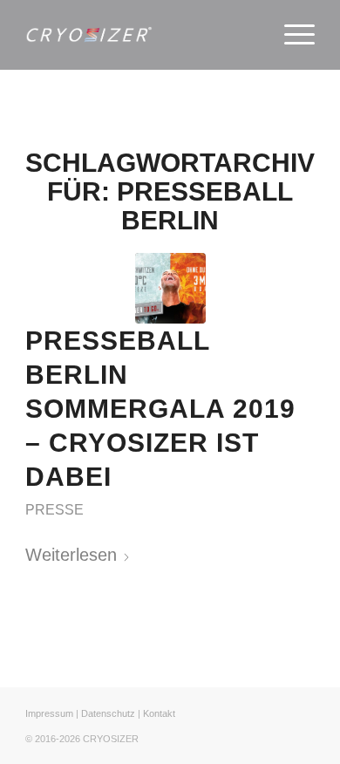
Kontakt (159, 713)
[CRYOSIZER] (140, 35)
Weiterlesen (71, 554)
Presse (54, 509)
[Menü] (291, 35)
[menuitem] (291, 35)
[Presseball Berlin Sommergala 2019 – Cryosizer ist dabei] (170, 288)
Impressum (49, 713)
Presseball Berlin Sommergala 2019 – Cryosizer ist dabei (160, 408)
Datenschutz (108, 713)
